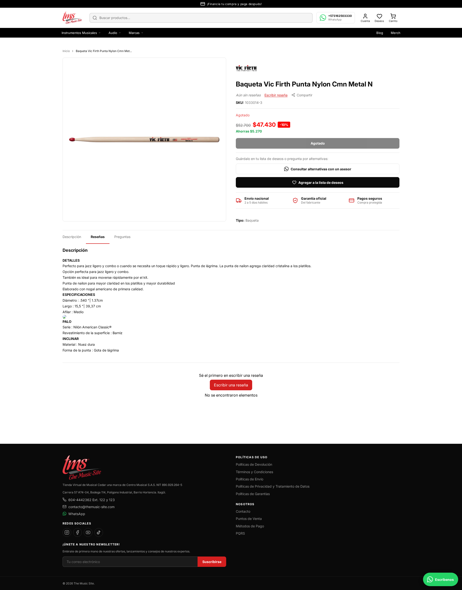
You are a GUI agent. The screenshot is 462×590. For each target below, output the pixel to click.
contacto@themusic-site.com (91, 507)
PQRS (240, 533)
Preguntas (122, 237)
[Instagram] (67, 532)
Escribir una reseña (231, 385)
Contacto (243, 511)
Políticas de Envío (249, 479)
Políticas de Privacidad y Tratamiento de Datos (272, 486)
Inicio (66, 51)
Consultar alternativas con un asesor (321, 169)
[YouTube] (88, 532)
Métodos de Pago (250, 526)
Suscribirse (211, 562)
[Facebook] (77, 532)
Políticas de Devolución (254, 464)
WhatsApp (76, 514)
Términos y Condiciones (254, 472)
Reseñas (98, 237)
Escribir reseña (276, 95)
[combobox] (201, 18)
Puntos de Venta (249, 519)
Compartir (304, 95)
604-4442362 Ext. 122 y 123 (91, 500)
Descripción (72, 237)
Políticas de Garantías (253, 494)
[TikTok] (98, 532)
